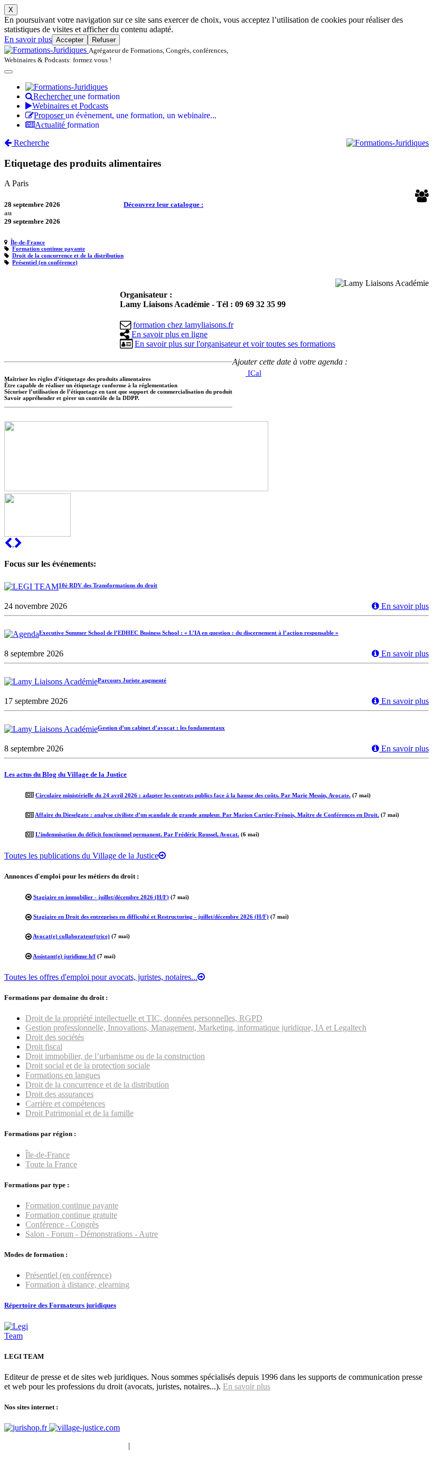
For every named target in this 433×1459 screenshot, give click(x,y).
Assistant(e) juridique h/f (64, 956)
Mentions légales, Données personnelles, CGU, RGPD (223, 1445)
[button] (9, 543)
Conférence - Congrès (62, 1224)
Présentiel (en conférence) (45, 262)
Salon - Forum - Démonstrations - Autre (91, 1233)
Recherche (30, 142)
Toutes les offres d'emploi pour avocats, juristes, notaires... (100, 976)
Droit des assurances (59, 1094)
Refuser (104, 40)
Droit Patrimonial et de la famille (79, 1113)
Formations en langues (62, 1075)
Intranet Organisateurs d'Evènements (65, 1445)
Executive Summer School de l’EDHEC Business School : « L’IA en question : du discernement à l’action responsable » (188, 633)
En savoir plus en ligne (169, 334)
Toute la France (51, 1164)
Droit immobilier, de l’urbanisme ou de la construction (115, 1056)
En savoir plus (28, 39)
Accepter (69, 40)
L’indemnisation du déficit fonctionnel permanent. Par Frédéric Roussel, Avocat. (137, 834)
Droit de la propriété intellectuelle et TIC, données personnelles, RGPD (143, 1018)
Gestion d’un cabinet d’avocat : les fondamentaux (161, 727)
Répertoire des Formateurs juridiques (60, 1305)
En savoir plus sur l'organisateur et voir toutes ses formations (235, 343)
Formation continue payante (48, 248)
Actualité (67, 124)
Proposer (125, 115)
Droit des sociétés (54, 1037)
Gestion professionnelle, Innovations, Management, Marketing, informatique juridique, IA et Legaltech (195, 1027)
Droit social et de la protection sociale (87, 1065)
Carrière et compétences (65, 1103)
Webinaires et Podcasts (70, 105)
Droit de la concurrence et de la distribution (68, 255)
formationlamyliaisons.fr (183, 324)
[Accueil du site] (46, 49)
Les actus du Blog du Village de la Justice (65, 774)
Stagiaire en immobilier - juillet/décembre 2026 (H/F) (101, 897)
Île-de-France (28, 242)
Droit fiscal (43, 1046)
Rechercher (76, 96)
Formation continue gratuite (71, 1214)
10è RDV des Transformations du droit (108, 585)
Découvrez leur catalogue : (163, 204)
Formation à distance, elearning (77, 1284)
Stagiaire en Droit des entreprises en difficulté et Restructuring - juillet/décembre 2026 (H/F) (151, 916)
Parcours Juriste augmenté (132, 680)
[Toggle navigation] (8, 71)
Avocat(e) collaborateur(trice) (71, 936)
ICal (253, 373)
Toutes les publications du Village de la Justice (81, 855)
